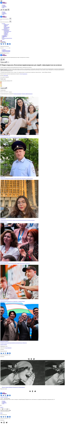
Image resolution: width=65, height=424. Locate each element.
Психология (6, 34)
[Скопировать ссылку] (36, 359)
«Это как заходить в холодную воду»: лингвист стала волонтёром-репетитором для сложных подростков (17, 220)
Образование (4, 6)
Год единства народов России (7, 38)
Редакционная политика (6, 50)
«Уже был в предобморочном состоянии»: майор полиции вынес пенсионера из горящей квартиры (16, 178)
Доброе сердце (6, 24)
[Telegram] (34, 359)
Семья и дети (6, 32)
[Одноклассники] (31, 359)
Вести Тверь (6, 75)
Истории (3, 23)
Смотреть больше (3, 221)
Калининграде (24, 73)
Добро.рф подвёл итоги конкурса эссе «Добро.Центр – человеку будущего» (12, 301)
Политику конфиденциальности (27, 93)
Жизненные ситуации (5, 29)
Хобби (5, 26)
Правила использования (6, 51)
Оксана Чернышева (8, 347)
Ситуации (4, 5)
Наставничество (3, 218)
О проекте (4, 49)
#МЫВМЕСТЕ (4, 36)
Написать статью (3, 42)
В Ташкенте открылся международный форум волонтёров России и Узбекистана (13, 342)
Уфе (21, 73)
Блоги (3, 7)
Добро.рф (6, 299)
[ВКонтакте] (29, 359)
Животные (6, 25)
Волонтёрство (6, 30)
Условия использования (17, 93)
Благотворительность (7, 31)
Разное (1, 60)
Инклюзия (6, 28)
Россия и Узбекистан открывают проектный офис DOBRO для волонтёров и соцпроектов (15, 263)
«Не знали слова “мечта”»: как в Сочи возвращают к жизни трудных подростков (13, 137)
